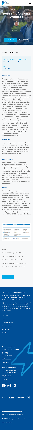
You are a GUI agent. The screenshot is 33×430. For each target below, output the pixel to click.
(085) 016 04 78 (6, 359)
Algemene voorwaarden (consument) (13, 414)
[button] (29, 3)
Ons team (5, 332)
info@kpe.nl (5, 362)
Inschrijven (11, 39)
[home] (5, 3)
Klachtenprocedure (7, 323)
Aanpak (4, 319)
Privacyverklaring (7, 422)
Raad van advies (7, 326)
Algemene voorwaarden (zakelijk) (12, 411)
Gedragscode (6, 329)
